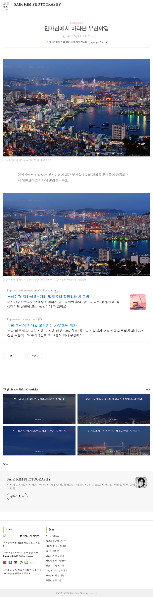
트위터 (86, 374)
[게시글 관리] (21, 356)
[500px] (21, 563)
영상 (30, 552)
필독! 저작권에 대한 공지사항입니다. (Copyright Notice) (78, 42)
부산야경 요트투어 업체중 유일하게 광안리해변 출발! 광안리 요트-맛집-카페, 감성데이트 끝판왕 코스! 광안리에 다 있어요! (63, 304)
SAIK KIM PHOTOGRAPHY (37, 4)
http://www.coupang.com (21, 319)
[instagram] (15, 563)
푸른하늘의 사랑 (54, 580)
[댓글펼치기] (10, 464)
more (148, 389)
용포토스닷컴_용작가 (56, 541)
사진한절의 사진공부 (56, 560)
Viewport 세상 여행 (55, 575)
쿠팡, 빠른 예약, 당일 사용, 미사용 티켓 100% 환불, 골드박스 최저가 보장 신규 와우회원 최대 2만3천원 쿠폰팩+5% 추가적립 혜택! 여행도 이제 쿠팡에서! (75, 333)
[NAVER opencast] (31, 563)
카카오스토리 (76, 374)
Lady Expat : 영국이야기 (57, 570)
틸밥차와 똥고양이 (55, 555)
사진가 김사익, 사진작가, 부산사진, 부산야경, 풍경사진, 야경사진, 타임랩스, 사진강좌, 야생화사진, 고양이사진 (71, 486)
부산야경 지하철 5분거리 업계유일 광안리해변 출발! (48, 297)
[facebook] (10, 563)
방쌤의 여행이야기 (55, 565)
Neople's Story (52, 536)
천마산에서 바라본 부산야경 (76, 28)
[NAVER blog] (26, 563)
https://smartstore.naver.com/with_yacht (29, 290)
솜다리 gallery (52, 550)
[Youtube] (4, 563)
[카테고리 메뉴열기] (146, 6)
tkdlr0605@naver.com (22, 556)
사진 (23, 552)
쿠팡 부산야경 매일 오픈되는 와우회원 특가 (42, 325)
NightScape (76, 22)
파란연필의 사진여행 (56, 546)
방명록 (16, 573)
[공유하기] (16, 356)
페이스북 (67, 374)
